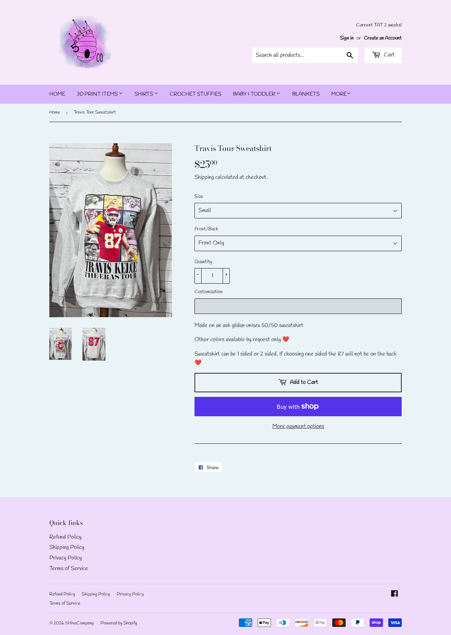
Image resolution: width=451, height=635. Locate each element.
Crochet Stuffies (195, 94)
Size (198, 196)
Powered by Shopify (118, 623)
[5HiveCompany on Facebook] (394, 594)
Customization (208, 292)
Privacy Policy (65, 558)
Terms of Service (68, 568)
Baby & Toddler (254, 94)
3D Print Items (98, 94)
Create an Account (383, 38)
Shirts (144, 94)
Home (57, 94)
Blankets (306, 94)
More (339, 94)
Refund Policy (65, 537)
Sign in (347, 38)
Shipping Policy (66, 547)
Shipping (204, 177)
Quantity (203, 262)
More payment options (298, 426)
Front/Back (206, 229)
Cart (388, 55)
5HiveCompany (79, 623)
